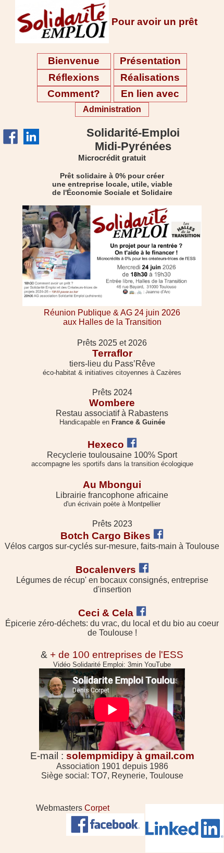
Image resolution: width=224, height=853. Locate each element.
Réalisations (150, 77)
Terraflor (112, 353)
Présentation (150, 60)
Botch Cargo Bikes (105, 535)
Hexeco (106, 444)
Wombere (112, 402)
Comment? (73, 93)
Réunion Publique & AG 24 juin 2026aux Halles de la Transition (112, 317)
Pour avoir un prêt (154, 21)
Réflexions (73, 77)
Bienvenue (73, 60)
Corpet (96, 807)
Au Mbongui (112, 484)
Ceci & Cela (105, 612)
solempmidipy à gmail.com (130, 755)
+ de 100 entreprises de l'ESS (116, 654)
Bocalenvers (106, 569)
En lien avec (150, 93)
